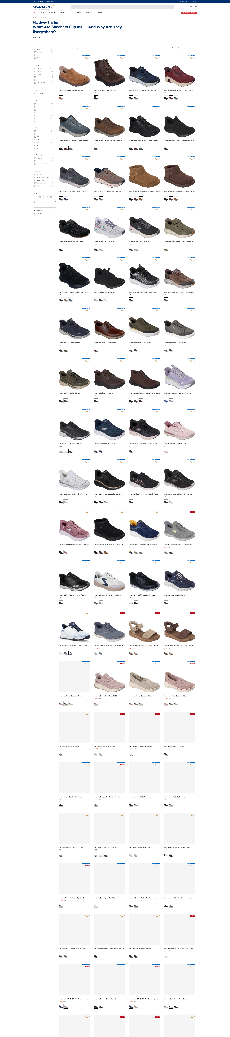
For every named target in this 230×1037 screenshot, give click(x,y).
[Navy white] (61, 1006)
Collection (39, 210)
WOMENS (52, 13)
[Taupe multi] (101, 754)
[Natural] (96, 299)
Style (37, 65)
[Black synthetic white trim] (61, 602)
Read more (36, 37)
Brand (38, 90)
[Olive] (166, 249)
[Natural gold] (106, 501)
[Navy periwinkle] (166, 400)
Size (37, 101)
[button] (196, 7)
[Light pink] (96, 653)
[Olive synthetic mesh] (66, 350)
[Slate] (176, 97)
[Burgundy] (171, 97)
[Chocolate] (136, 198)
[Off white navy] (101, 602)
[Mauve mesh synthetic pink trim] (166, 451)
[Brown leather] (96, 350)
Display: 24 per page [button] (80, 48)
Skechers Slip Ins (42, 17)
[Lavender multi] (171, 400)
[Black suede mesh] (61, 249)
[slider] (35, 202)
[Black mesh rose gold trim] (131, 451)
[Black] (166, 97)
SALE (35, 13)
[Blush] (96, 703)
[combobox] (122, 7)
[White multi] (101, 249)
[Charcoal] (61, 198)
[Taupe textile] (136, 97)
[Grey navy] (61, 451)
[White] (106, 299)
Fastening (39, 155)
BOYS (79, 13)
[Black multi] (96, 249)
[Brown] (166, 299)
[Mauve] (61, 703)
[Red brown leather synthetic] (96, 400)
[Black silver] (131, 299)
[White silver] (96, 905)
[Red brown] (141, 400)
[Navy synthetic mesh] (61, 350)
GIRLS (71, 13)
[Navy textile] (131, 97)
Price (37, 193)
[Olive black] (61, 754)
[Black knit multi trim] (131, 501)
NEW (42, 13)
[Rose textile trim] (66, 552)
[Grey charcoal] (66, 653)
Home (34, 17)
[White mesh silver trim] (66, 501)
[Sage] (171, 905)
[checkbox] (44, 49)
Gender (38, 46)
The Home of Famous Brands (188, 1)
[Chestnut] (61, 97)
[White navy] (131, 602)
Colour (38, 128)
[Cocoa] (96, 97)
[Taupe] (70, 703)
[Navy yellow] (171, 552)
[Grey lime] (166, 552)
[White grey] (66, 451)
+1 (74, 299)
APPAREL (99, 13)
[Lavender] (96, 754)
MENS (62, 13)
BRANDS (89, 13)
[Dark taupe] (66, 299)
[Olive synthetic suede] (136, 350)
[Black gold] (101, 501)
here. (66, 1)
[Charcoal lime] (61, 855)
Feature (38, 171)
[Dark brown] (96, 148)
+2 (109, 501)
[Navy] (66, 198)
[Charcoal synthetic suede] (131, 350)
